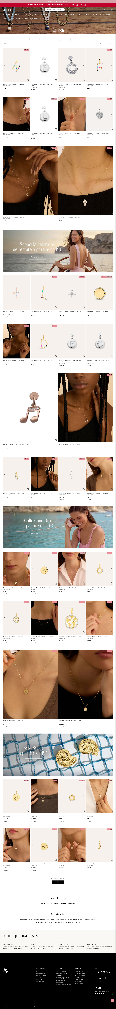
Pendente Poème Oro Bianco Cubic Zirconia (98, 133)
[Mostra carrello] (112, 10)
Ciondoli (18, 18)
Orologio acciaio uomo (73, 922)
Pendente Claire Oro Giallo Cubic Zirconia (14, 84)
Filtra (109, 43)
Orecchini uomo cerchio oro (44, 922)
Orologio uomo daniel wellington (44, 919)
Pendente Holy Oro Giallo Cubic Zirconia (69, 217)
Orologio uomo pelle (26, 919)
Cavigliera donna (61, 919)
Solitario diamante (90, 919)
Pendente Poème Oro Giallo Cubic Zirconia (14, 133)
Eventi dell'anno (79, 979)
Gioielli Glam (71, 903)
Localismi (43, 903)
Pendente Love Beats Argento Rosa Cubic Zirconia (14, 312)
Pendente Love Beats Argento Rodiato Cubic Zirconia (42, 85)
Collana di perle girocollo (75, 919)
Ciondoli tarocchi (53, 903)
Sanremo (63, 903)
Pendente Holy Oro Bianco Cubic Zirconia (69, 493)
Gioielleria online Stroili (9, 18)
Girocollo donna (59, 922)
